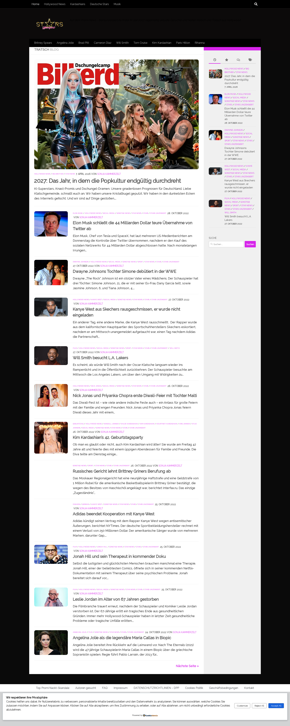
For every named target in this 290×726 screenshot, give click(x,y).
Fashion (76, 504)
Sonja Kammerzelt (109, 174)
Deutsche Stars (99, 4)
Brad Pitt (83, 42)
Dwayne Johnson (81, 262)
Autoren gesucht (85, 688)
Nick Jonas (96, 386)
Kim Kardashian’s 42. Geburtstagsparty (108, 437)
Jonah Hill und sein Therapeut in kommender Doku (119, 556)
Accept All (276, 705)
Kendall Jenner (111, 424)
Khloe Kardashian (129, 424)
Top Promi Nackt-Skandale (52, 688)
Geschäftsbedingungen (223, 688)
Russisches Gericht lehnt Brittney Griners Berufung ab (122, 471)
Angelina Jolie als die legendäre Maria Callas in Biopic (122, 637)
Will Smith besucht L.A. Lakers (100, 357)
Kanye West (96, 299)
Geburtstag (78, 424)
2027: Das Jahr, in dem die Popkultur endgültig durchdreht (107, 180)
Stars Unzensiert (158, 213)
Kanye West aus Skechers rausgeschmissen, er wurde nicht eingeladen (240, 184)
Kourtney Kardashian (166, 424)
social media (109, 213)
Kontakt (249, 688)
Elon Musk (78, 213)
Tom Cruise (140, 42)
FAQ (105, 688)
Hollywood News (54, 4)
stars (145, 213)
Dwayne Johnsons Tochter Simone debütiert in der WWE (124, 271)
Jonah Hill (102, 547)
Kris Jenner (184, 424)
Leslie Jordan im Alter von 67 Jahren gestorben (116, 599)
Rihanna (200, 42)
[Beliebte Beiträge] (226, 60)
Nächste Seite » (187, 666)
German (85, 504)
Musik (117, 4)
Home (35, 4)
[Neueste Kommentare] (238, 60)
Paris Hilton (183, 42)
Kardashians (77, 4)
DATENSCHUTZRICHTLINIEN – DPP (156, 688)
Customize (242, 705)
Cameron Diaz (102, 42)
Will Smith (122, 42)
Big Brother (57, 174)
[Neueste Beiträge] (215, 60)
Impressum (121, 688)
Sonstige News (123, 213)
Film (75, 348)
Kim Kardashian (161, 42)
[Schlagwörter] (250, 60)
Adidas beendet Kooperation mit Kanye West (113, 514)
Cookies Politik (194, 688)
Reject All (259, 705)
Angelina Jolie (65, 42)
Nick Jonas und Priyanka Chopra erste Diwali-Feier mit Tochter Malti (135, 395)
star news (70, 174)
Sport (140, 262)
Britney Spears (43, 42)
